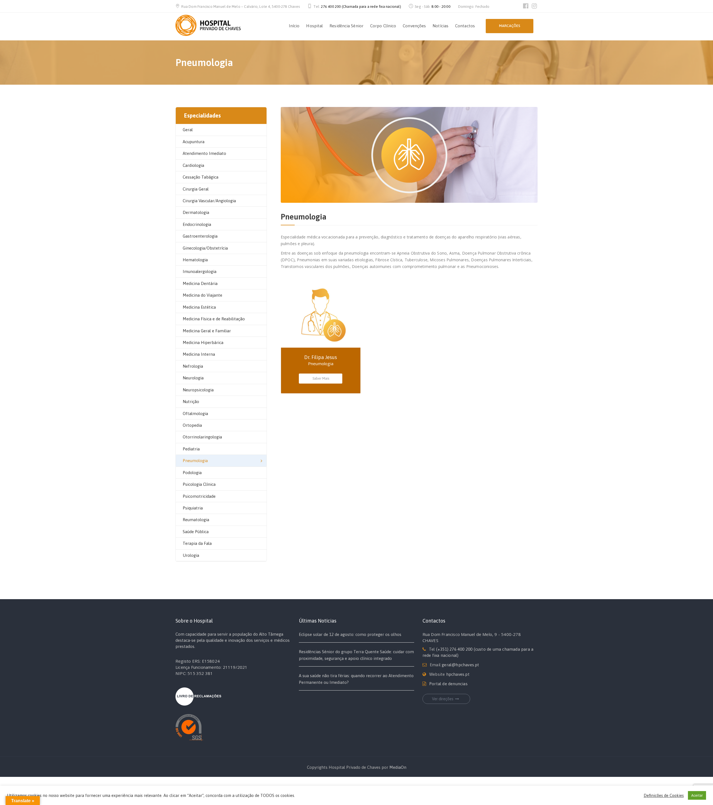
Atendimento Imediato (204, 153)
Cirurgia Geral (196, 189)
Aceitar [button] (697, 795)
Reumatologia (196, 519)
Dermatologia (196, 212)
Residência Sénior (346, 25)
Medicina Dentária (200, 283)
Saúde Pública (196, 531)
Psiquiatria (193, 508)
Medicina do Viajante (202, 295)
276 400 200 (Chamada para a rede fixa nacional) (361, 6)
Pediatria (191, 449)
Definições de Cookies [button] (664, 795)
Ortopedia (192, 425)
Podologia (192, 472)
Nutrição (191, 401)
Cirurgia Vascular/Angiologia (209, 200)
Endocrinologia (197, 224)
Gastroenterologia (200, 236)
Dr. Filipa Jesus (320, 357)
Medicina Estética (199, 307)
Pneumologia (195, 460)
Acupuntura (193, 141)
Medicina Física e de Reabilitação (214, 318)
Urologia (191, 555)
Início (294, 25)
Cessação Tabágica (200, 177)
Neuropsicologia (198, 389)
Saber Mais (320, 378)
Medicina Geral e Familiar (207, 330)
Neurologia (193, 377)
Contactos (465, 25)
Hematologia (195, 259)
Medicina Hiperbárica (203, 342)
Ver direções (442, 699)
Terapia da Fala (197, 543)
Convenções (414, 25)
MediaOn (397, 767)
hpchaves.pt (458, 674)
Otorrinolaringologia (202, 437)
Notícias (440, 25)
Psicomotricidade (199, 496)
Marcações (509, 26)
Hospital (314, 25)
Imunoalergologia (199, 271)
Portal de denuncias (448, 683)
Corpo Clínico (383, 25)
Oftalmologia (195, 413)
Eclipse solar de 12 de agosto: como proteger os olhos (350, 634)
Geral (188, 129)
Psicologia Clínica (199, 484)
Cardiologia (193, 165)
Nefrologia (193, 366)
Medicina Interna (199, 354)
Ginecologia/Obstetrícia (205, 248)
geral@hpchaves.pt (460, 664)
